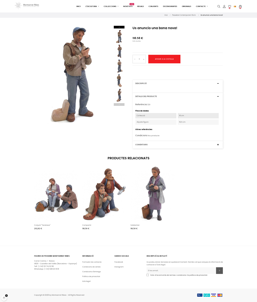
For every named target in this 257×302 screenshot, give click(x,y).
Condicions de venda (91, 267)
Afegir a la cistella (164, 59)
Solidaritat (135, 225)
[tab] (178, 83)
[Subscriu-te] (219, 270)
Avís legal (86, 281)
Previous (119, 104)
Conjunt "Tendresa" (42, 225)
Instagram (119, 267)
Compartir (86, 225)
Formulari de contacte (91, 262)
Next (119, 27)
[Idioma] (235, 6)
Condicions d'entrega (91, 272)
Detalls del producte (146, 96)
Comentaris (141, 145)
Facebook (118, 262)
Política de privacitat (91, 276)
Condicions (141, 135)
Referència (141, 104)
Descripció (141, 83)
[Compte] (224, 6)
